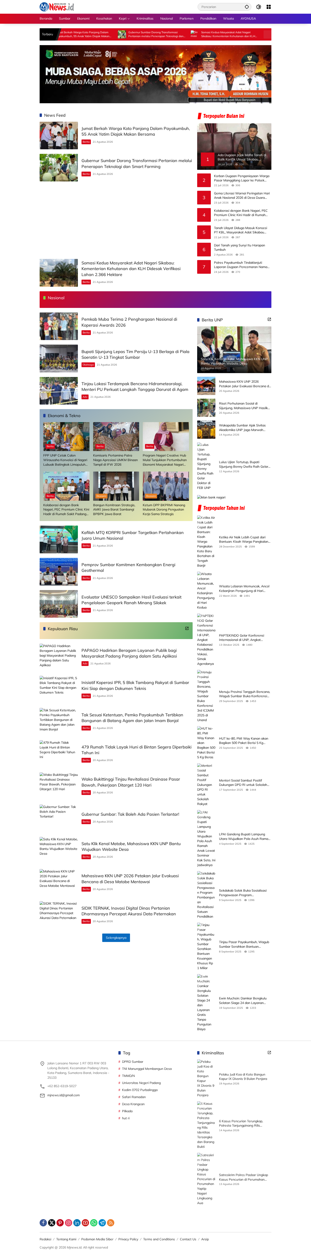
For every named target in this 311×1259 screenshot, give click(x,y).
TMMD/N (128, 1076)
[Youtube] (85, 1222)
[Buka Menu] (268, 7)
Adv (85, 396)
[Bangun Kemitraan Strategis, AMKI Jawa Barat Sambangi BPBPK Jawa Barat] (116, 486)
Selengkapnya (116, 938)
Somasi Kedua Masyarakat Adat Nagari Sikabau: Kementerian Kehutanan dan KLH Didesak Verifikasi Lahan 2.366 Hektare (193, 34)
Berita (86, 141)
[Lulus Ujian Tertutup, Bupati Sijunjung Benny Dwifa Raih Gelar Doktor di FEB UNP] (206, 466)
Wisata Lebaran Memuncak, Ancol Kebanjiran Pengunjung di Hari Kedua (244, 588)
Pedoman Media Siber (97, 1239)
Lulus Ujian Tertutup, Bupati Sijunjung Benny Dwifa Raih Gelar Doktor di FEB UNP (243, 464)
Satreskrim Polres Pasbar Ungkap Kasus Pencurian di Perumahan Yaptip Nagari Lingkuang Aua (243, 1177)
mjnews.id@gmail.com (63, 1095)
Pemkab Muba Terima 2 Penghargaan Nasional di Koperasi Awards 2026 (263, 34)
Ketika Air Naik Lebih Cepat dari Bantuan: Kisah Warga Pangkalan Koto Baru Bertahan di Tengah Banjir (243, 539)
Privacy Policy (128, 1239)
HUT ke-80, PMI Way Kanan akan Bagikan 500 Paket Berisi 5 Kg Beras (243, 740)
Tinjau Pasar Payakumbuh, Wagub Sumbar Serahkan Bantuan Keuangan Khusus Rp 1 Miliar (244, 944)
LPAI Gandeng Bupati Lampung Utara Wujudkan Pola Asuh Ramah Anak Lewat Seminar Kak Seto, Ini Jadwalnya (244, 836)
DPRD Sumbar (132, 1062)
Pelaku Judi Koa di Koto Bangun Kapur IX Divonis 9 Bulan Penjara (243, 1076)
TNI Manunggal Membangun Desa (147, 1069)
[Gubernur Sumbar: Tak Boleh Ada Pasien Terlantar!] (59, 818)
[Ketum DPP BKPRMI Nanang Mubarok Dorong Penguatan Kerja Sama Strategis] (166, 486)
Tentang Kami (66, 1239)
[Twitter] (51, 1222)
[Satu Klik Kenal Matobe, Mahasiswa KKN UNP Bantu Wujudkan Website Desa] (59, 850)
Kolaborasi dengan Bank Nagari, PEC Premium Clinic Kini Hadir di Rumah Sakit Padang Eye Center (241, 213)
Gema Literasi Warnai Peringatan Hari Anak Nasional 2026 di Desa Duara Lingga (242, 195)
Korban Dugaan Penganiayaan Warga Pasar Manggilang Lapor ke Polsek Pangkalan (241, 178)
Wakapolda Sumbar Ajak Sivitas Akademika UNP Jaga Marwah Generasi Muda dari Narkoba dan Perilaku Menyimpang (243, 427)
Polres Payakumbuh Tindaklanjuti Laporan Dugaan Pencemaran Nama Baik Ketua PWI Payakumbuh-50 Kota (242, 265)
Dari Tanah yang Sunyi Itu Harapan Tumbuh (239, 247)
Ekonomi (101, 496)
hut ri (126, 1118)
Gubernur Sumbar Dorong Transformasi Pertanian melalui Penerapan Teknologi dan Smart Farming (120, 34)
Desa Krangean (133, 1104)
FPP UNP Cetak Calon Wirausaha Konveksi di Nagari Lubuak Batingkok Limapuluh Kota (65, 460)
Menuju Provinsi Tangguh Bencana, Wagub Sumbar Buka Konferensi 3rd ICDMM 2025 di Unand (244, 694)
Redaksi (45, 1239)
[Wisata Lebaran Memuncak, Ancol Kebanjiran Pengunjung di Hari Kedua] (206, 591)
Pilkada (127, 1111)
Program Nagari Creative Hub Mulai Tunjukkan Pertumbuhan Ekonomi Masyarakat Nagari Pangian (165, 460)
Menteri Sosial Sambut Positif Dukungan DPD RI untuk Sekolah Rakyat (243, 782)
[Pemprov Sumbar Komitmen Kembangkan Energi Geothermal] (59, 572)
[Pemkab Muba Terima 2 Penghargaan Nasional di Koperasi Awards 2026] (233, 34)
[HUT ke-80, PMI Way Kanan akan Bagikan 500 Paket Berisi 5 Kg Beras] (206, 743)
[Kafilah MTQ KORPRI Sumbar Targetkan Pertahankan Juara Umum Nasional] (59, 539)
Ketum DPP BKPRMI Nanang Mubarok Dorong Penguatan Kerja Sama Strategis (164, 509)
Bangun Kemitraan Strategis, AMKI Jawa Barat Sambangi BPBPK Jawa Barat (114, 509)
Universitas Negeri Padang (141, 1083)
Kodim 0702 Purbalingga (140, 1090)
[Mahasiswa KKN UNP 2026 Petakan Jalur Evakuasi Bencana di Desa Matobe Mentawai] (59, 883)
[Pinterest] (60, 1222)
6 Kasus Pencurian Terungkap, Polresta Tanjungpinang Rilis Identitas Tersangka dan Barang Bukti (242, 1123)
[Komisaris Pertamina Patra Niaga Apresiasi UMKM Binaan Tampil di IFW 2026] (116, 436)
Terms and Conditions (159, 1239)
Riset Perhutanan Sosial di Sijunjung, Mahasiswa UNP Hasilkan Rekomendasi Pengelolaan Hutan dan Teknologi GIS (245, 405)
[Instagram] (68, 1222)
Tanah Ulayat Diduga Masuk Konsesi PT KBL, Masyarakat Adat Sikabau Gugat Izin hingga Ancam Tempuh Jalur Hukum (242, 230)
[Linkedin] (77, 1222)
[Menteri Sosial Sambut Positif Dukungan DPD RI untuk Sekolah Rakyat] (206, 784)
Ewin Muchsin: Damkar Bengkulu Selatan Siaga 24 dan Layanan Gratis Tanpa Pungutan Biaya (243, 1000)
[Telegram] (102, 1222)
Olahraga (88, 364)
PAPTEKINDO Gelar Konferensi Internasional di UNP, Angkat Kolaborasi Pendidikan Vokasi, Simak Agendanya (241, 637)
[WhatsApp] (93, 1222)
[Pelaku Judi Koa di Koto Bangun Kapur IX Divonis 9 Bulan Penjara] (206, 1078)
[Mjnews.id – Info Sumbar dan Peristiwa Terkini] (57, 7)
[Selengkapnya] (187, 628)
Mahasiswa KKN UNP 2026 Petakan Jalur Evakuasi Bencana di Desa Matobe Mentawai (244, 383)
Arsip (205, 1239)
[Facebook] (43, 1222)
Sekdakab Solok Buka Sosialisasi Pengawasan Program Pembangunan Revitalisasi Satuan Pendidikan (244, 892)
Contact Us (188, 1239)
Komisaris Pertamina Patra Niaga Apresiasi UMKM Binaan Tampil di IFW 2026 (115, 459)
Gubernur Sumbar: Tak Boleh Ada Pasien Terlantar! (130, 814)
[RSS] (110, 1222)
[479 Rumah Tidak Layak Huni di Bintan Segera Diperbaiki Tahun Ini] (59, 754)
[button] (246, 6)
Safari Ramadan (134, 1097)
